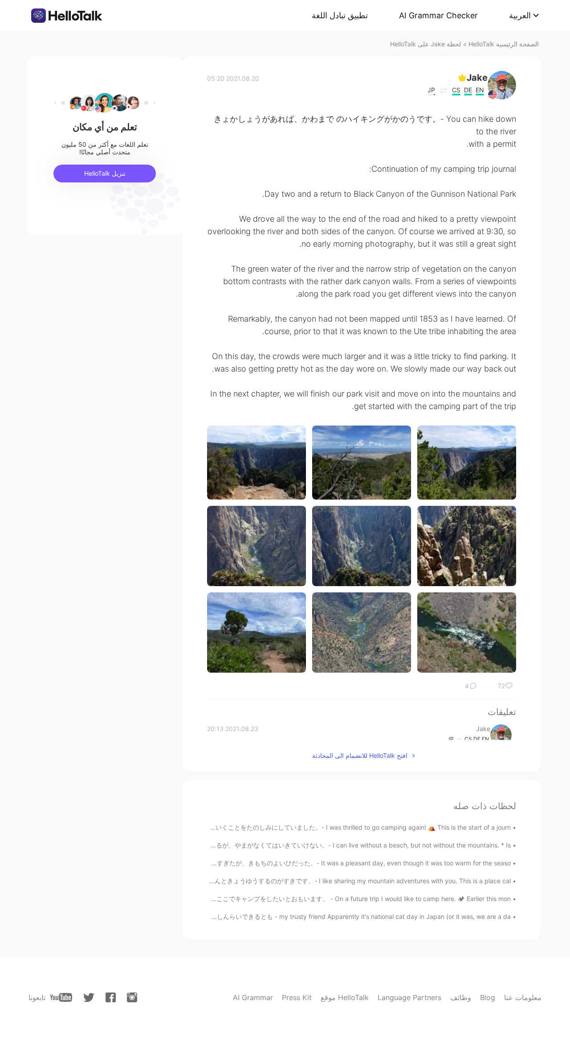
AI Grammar (253, 997)
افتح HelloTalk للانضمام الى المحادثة (359, 755)
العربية (520, 15)
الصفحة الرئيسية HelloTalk (503, 44)
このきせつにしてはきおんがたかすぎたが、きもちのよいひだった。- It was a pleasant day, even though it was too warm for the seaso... (314, 863)
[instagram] (132, 997)
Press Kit (297, 997)
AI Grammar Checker (438, 15)
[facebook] (111, 997)
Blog (487, 997)
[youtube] (61, 997)
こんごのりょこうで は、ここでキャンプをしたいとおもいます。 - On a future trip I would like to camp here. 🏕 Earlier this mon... (326, 898)
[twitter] (88, 997)
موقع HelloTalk (345, 997)
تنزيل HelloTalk (105, 173)
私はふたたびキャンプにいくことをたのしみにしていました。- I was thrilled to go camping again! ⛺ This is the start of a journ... (326, 827)
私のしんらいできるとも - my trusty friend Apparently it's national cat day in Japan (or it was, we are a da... (355, 916)
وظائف (460, 997)
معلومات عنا (523, 997)
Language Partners (409, 997)
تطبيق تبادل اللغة (340, 15)
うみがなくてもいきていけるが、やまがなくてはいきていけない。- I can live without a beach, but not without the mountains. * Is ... (322, 845)
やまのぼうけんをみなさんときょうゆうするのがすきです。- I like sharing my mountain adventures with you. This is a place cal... (326, 881)
